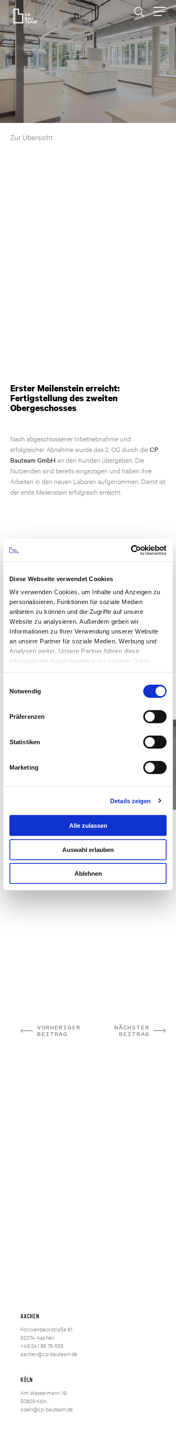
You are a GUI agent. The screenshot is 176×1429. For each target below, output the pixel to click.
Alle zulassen (88, 825)
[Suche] (139, 12)
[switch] (155, 716)
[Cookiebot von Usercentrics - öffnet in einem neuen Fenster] (131, 550)
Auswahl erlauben (88, 849)
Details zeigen (130, 800)
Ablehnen (88, 873)
